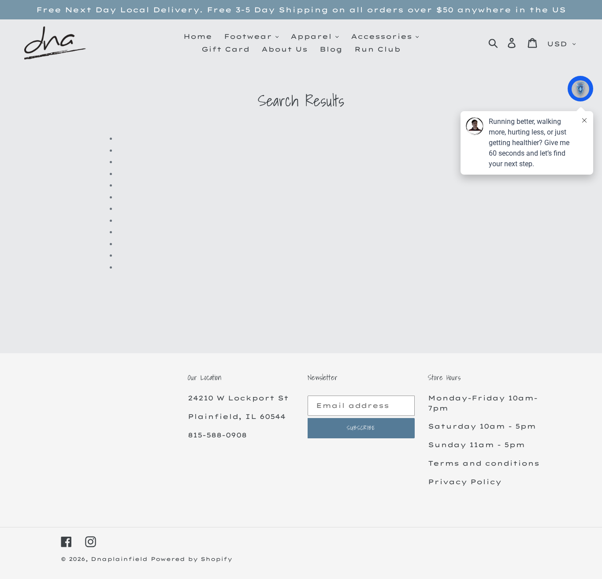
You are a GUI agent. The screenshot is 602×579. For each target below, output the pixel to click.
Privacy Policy (465, 482)
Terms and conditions (483, 463)
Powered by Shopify (191, 559)
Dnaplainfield (119, 559)
